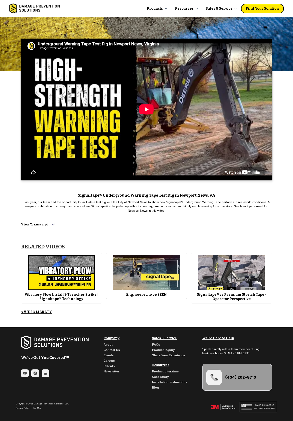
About (108, 344)
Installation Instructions (169, 382)
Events (109, 355)
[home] (34, 8)
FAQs (156, 344)
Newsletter (111, 371)
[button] (157, 8)
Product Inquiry (163, 350)
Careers (109, 360)
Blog (155, 387)
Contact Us (112, 350)
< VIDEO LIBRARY (36, 312)
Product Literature (165, 371)
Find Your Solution (262, 8)
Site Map (37, 408)
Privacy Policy (22, 408)
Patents (109, 366)
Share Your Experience (168, 355)
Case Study (160, 376)
